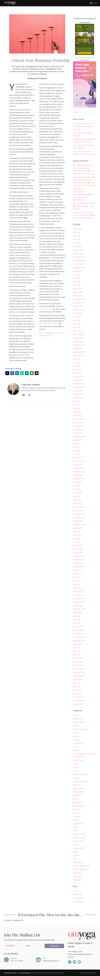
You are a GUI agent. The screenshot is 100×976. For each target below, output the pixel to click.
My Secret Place (78, 806)
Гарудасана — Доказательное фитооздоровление (80, 191)
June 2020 (76, 489)
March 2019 (77, 503)
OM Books (77, 809)
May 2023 (76, 366)
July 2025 (76, 275)
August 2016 (77, 612)
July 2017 (76, 574)
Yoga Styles (77, 876)
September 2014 (79, 676)
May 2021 (76, 451)
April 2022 (76, 412)
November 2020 (79, 472)
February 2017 (78, 591)
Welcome (76, 855)
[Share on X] (7, 373)
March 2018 (77, 546)
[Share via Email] (32, 373)
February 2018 (78, 549)
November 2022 (79, 387)
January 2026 (78, 253)
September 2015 (79, 641)
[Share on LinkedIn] (17, 373)
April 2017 (76, 584)
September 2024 (79, 310)
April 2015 (76, 655)
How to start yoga (79, 774)
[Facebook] (23, 395)
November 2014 (79, 672)
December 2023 (78, 341)
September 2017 (79, 567)
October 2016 (78, 605)
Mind (75, 799)
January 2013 (78, 704)
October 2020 (78, 475)
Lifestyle (76, 778)
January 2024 (78, 338)
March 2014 (77, 693)
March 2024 (77, 331)
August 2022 (77, 398)
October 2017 (78, 563)
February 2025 (78, 292)
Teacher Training (79, 834)
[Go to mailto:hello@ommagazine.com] (50, 959)
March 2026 (77, 246)
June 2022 (76, 405)
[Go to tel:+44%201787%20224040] (18, 959)
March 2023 (77, 373)
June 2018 (76, 535)
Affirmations (77, 719)
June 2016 (76, 616)
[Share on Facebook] (12, 373)
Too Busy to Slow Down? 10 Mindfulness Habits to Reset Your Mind (83, 126)
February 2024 (78, 334)
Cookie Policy (36, 973)
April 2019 (76, 500)
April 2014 (76, 690)
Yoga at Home (78, 862)
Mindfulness (77, 802)
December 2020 (78, 468)
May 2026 (76, 239)
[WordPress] (29, 395)
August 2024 (77, 313)
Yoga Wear (77, 880)
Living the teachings (80, 781)
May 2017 (76, 581)
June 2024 (76, 320)
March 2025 (77, 289)
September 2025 (79, 267)
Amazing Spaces (79, 722)
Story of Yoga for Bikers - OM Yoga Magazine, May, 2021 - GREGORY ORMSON (84, 180)
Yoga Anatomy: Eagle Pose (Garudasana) (84, 197)
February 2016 (78, 630)
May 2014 (76, 686)
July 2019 (76, 496)
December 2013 (78, 700)
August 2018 (77, 528)
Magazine (76, 785)
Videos (75, 852)
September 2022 (79, 394)
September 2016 (79, 609)
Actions (75, 715)
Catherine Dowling (30, 384)
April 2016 (76, 623)
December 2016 (78, 598)
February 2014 (78, 697)
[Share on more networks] (37, 373)
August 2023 (77, 355)
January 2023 (78, 380)
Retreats (76, 820)
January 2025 (78, 296)
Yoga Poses (77, 873)
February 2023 (78, 377)
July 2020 (76, 486)
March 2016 (77, 627)
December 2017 (78, 556)
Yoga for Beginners (80, 869)
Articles (75, 733)
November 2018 (79, 517)
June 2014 (76, 683)
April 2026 (76, 243)
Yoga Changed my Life (81, 866)
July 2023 (76, 359)
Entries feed (77, 894)
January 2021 (78, 465)
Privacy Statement (49, 973)
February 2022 (78, 419)
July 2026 (76, 232)
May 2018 (76, 539)
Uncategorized (78, 848)
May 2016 (76, 619)
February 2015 (78, 662)
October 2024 (78, 306)
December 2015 (78, 634)
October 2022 (78, 391)
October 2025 (78, 264)
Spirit (75, 827)
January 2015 (78, 665)
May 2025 (76, 282)
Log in (75, 891)
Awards (75, 736)
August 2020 (77, 482)
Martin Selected (78, 792)
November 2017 (79, 560)
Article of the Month (80, 729)
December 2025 (78, 257)
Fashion (76, 767)
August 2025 (77, 271)
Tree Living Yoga (45, 309)
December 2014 (78, 669)
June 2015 (76, 648)
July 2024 (76, 317)
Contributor (77, 750)
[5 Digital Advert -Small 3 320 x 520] (84, 39)
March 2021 (77, 458)
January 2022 (78, 422)
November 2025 (79, 260)
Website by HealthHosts (87, 973)
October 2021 (78, 433)
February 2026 (78, 250)
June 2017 (76, 577)
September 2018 (79, 524)
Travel (75, 845)
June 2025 (76, 278)
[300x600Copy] (84, 84)
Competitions (78, 743)
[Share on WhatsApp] (22, 373)
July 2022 (76, 401)
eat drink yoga (78, 760)
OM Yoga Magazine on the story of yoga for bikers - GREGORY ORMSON (83, 168)
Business (76, 740)
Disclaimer (60, 973)
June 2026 (76, 236)
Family (75, 764)
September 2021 (79, 436)
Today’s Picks (78, 841)
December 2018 (78, 514)
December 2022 (78, 384)
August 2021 (77, 440)
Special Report (78, 823)
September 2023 (79, 352)
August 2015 (77, 644)
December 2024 (78, 299)
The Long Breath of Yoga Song (84, 203)
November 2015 (79, 637)
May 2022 (76, 408)
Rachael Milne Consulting (48, 324)
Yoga (75, 859)
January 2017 (78, 595)
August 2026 (77, 229)
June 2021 (76, 447)
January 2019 (78, 510)
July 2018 (76, 531)
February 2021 (78, 461)
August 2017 (77, 570)
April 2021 (76, 454)
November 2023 (79, 345)
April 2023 (76, 370)
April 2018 (76, 542)
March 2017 (77, 588)
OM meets (77, 816)
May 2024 (76, 324)
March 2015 (77, 658)
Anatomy (76, 726)
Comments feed (79, 898)
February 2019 (78, 507)
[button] (54, 946)
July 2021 (76, 443)
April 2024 (76, 327)
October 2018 (78, 521)
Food (75, 771)
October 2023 (78, 348)
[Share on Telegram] (27, 373)
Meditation (77, 795)
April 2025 (76, 285)
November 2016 (79, 602)
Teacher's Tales (79, 838)
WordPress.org (78, 901)
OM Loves (76, 813)
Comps (75, 747)
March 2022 (77, 415)
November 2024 (79, 303)
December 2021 (78, 426)
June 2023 (76, 363)
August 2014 (77, 679)
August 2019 (77, 493)
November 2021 (79, 429)
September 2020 (79, 479)
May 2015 (76, 651)
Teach (75, 831)
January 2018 (78, 553)
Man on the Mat (79, 788)
